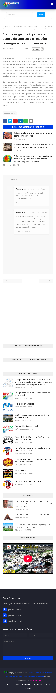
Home (9, 684)
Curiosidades (20, 26)
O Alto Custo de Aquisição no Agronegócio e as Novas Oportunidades (33, 526)
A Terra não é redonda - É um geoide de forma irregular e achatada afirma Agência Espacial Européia (33, 159)
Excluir (27, 231)
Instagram (37, 684)
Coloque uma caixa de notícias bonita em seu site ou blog (33, 394)
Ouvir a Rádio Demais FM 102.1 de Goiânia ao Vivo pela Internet (33, 460)
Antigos (45, 281)
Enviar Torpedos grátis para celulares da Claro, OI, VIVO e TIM (32, 449)
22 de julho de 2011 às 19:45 (36, 212)
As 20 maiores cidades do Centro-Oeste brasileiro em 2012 (32, 416)
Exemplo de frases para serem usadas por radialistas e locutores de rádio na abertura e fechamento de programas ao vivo (33, 382)
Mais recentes (13, 281)
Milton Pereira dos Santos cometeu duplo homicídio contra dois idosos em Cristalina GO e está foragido (34, 503)
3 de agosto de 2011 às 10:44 (36, 189)
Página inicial (8, 26)
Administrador (10, 48)
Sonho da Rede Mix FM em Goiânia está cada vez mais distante (32, 438)
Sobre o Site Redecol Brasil (26, 426)
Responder (19, 231)
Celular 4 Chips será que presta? (28, 481)
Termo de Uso (21, 470)
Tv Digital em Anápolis (24, 404)
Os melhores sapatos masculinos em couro (32, 514)
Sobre (17, 684)
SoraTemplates (35, 680)
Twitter (47, 684)
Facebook (26, 684)
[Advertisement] (28, 311)
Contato (28, 688)
